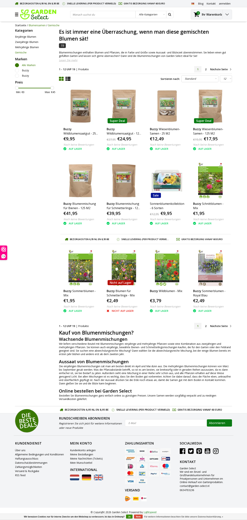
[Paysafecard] (165, 473)
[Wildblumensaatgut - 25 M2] (81, 106)
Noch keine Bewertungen (78, 144)
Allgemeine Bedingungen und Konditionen (39, 454)
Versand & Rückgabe (27, 471)
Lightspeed (150, 512)
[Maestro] (165, 466)
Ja (129, 516)
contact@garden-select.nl (194, 486)
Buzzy (25, 70)
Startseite (20, 25)
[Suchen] (169, 14)
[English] (98, 479)
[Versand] (127, 498)
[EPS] (142, 459)
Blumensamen (37, 25)
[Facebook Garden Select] (182, 452)
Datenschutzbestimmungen (31, 462)
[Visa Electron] (142, 481)
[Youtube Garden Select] (207, 452)
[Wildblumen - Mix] (167, 268)
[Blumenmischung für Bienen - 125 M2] (81, 181)
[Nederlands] (74, 479)
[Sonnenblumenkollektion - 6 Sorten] (167, 181)
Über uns (20, 450)
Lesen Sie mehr (68, 60)
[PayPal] (153, 473)
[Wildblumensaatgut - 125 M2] (124, 106)
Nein (138, 516)
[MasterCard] (130, 473)
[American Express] (130, 451)
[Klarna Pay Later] (154, 466)
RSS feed (20, 475)
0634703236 (187, 490)
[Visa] (130, 481)
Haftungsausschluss (26, 458)
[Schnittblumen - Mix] (210, 181)
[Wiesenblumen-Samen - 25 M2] (167, 106)
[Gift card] (153, 459)
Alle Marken (29, 65)
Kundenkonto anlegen (83, 450)
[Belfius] (153, 451)
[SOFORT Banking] (130, 459)
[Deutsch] (193, 3)
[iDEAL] (130, 466)
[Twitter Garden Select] (191, 452)
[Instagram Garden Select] (216, 452)
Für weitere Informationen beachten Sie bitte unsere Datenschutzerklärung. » (183, 516)
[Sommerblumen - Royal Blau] (210, 268)
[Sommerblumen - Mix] (81, 268)
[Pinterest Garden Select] (199, 452)
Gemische (53, 25)
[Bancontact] (142, 473)
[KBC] (142, 466)
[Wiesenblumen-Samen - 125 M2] (210, 106)
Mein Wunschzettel (81, 462)
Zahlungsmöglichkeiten (28, 467)
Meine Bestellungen (81, 454)
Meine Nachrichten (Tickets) (86, 458)
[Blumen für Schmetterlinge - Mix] (124, 268)
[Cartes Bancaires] (165, 451)
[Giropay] (165, 459)
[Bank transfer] (142, 451)
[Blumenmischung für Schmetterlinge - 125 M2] (124, 181)
